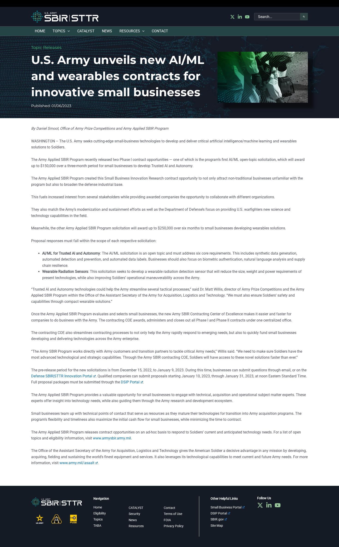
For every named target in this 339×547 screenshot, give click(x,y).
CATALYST (136, 508)
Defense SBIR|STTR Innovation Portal (61, 376)
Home (97, 507)
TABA (97, 525)
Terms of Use (173, 514)
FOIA (167, 520)
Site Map (217, 525)
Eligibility (99, 513)
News (133, 520)
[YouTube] (247, 17)
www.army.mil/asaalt (76, 463)
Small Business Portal (226, 507)
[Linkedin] (240, 17)
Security (134, 514)
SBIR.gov (217, 519)
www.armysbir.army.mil (112, 438)
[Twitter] (232, 17)
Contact (169, 508)
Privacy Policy (174, 526)
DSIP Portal (130, 382)
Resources (136, 526)
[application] (67, 31)
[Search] (304, 16)
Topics (98, 519)
